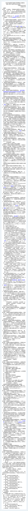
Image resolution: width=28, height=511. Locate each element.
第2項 (5, 285)
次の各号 (17, 15)
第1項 (12, 186)
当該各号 (14, 17)
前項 (5, 104)
